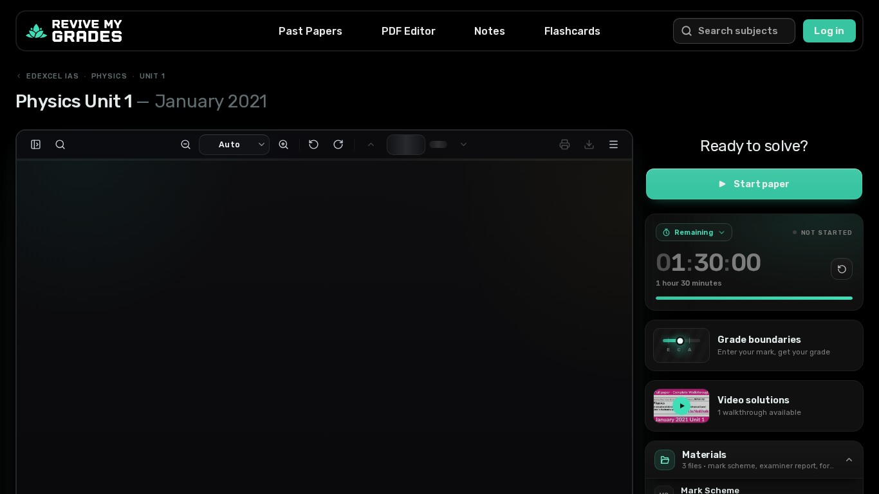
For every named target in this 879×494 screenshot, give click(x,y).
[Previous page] (371, 145)
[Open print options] (564, 145)
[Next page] (463, 145)
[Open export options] (589, 145)
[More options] (613, 145)
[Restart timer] (842, 269)
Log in (829, 31)
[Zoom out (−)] (185, 145)
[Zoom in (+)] (283, 145)
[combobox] (227, 144)
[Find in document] (60, 145)
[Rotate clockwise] (338, 145)
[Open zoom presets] (262, 144)
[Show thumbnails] (35, 145)
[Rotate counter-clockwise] (313, 145)
